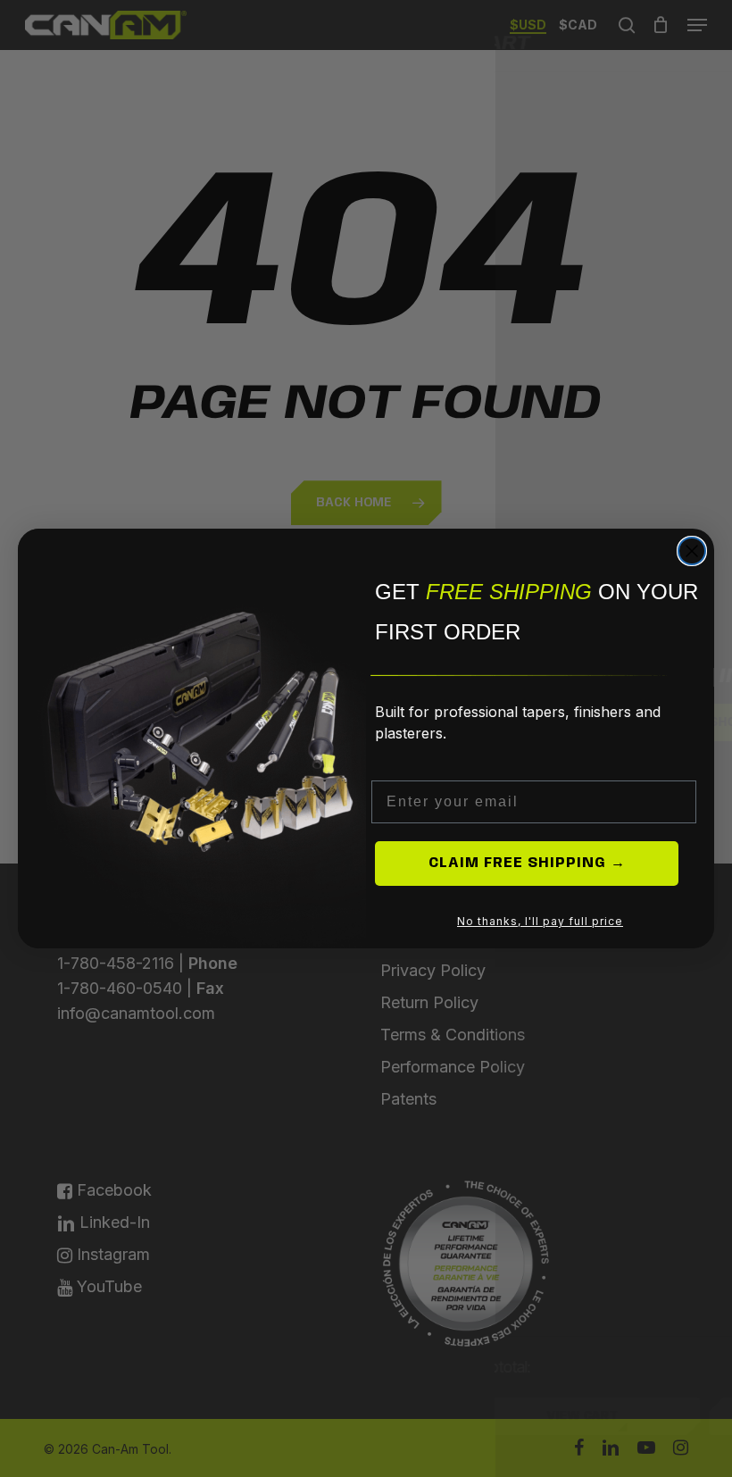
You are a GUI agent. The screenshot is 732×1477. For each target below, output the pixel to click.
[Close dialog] (691, 551)
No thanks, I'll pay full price (540, 921)
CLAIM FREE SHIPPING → (527, 863)
